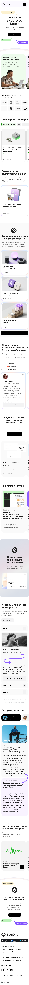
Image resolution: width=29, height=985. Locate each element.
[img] (5, 940)
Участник (6, 982)
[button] (25, 4)
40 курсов (6, 213)
